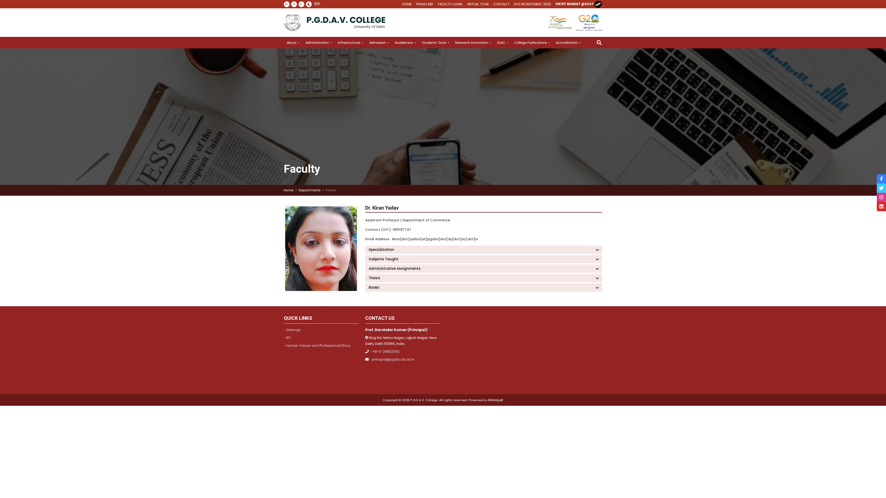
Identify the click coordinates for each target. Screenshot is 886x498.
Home (288, 190)
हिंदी (317, 4)
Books (374, 287)
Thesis (374, 278)
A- (301, 4)
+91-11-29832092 (386, 351)
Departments (309, 190)
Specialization (381, 249)
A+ (287, 4)
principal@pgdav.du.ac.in (393, 359)
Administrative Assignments (395, 268)
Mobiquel (495, 400)
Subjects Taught (383, 259)
